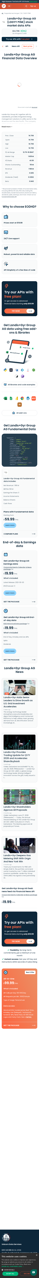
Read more (27, 1264)
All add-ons (21, 413)
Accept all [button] (10, 1274)
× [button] (36, 1255)
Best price (27, 46)
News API (16, 46)
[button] (19, 1266)
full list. (29, 1017)
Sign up (33, 6)
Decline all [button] (28, 1274)
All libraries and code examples (21, 384)
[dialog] (19, 1265)
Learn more (33, 1)
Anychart (34, 107)
